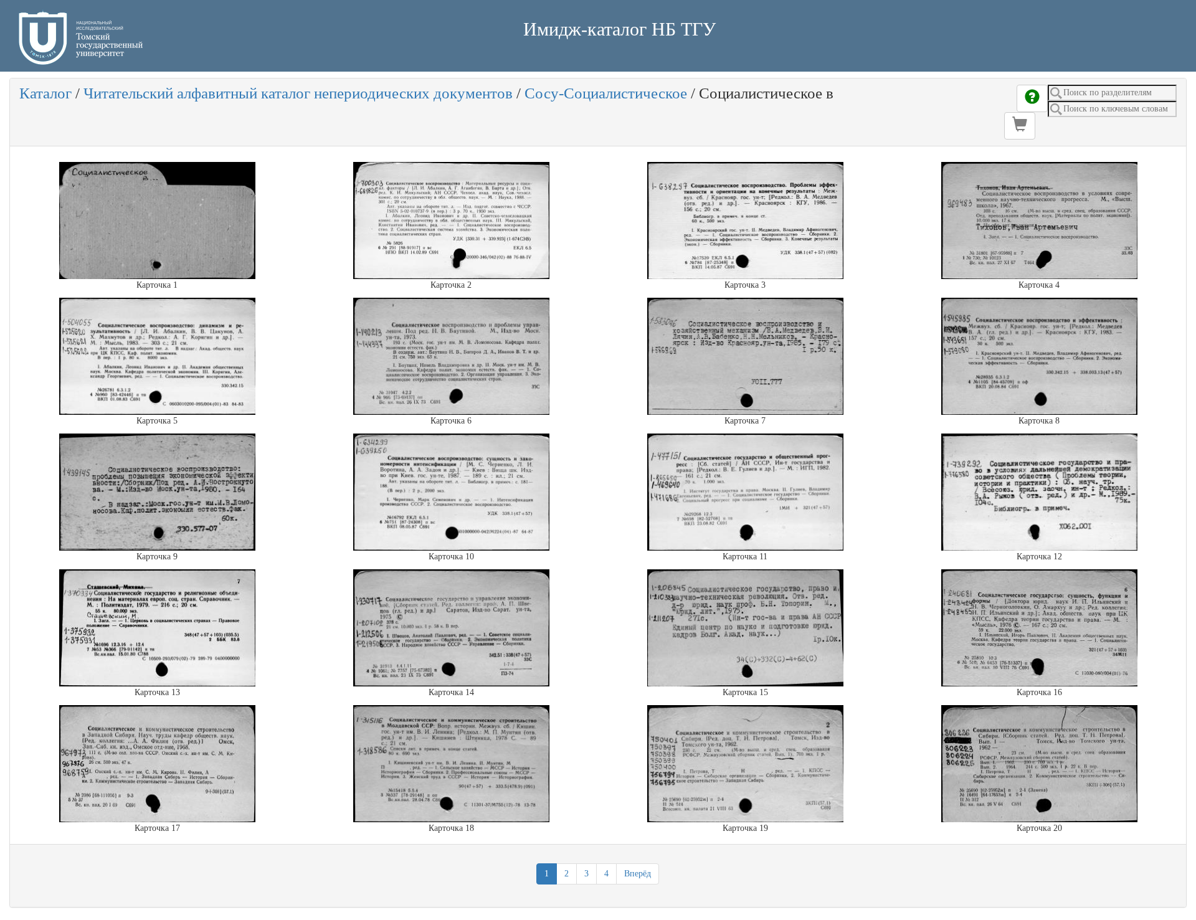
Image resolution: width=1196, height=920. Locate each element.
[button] (1019, 126)
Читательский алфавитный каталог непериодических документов (298, 93)
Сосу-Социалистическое (605, 93)
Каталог (45, 93)
